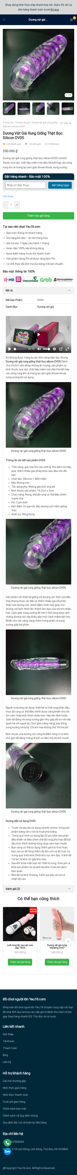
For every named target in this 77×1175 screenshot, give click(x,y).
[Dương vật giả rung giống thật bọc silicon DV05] (38, 64)
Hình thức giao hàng (14, 1087)
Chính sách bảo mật (14, 1108)
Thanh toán (10, 1048)
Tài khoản (8, 1041)
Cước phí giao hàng (14, 1101)
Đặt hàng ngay (60, 185)
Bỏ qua (55, 9)
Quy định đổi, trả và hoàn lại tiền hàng (25, 1122)
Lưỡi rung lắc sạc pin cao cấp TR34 (20, 946)
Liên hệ (7, 1061)
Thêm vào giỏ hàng (38, 215)
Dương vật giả (23, 122)
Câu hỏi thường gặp (14, 1080)
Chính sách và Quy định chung (20, 1115)
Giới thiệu (8, 1034)
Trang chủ (8, 122)
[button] (67, 941)
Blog (5, 1055)
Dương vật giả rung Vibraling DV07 (57, 946)
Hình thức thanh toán (15, 1094)
